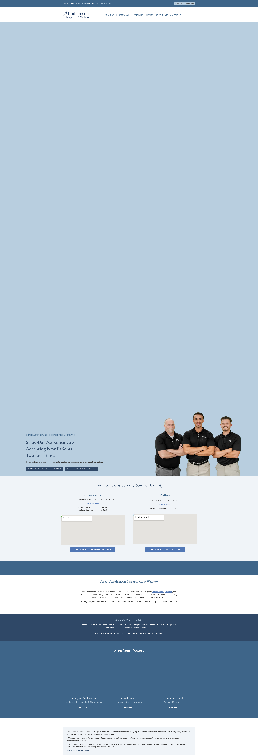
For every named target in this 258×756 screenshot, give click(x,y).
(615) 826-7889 (83, 3)
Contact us (119, 633)
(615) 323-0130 (105, 3)
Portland (138, 15)
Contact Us (175, 15)
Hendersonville (124, 15)
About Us (109, 15)
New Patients (161, 15)
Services (149, 15)
